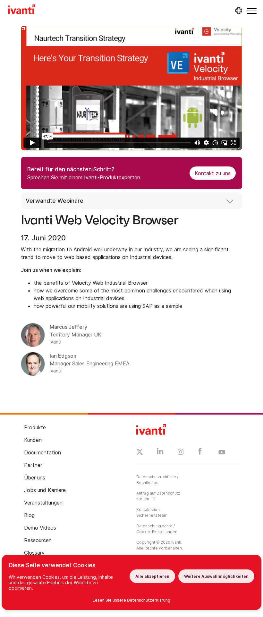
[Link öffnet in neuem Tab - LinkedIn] (160, 453)
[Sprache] (237, 10)
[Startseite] (21, 10)
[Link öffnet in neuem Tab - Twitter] (139, 453)
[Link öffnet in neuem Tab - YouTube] (221, 452)
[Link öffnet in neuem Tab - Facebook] (200, 453)
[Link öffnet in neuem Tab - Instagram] (180, 453)
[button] (252, 10)
